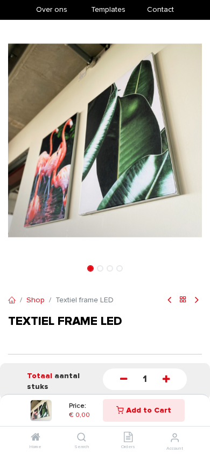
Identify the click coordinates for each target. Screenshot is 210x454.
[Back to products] (183, 300)
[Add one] (166, 379)
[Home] (35, 438)
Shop (35, 299)
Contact (160, 9)
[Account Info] (175, 437)
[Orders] (128, 438)
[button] (22, 140)
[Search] (81, 438)
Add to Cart (147, 410)
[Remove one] (123, 379)
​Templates (108, 9)
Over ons (51, 9)
